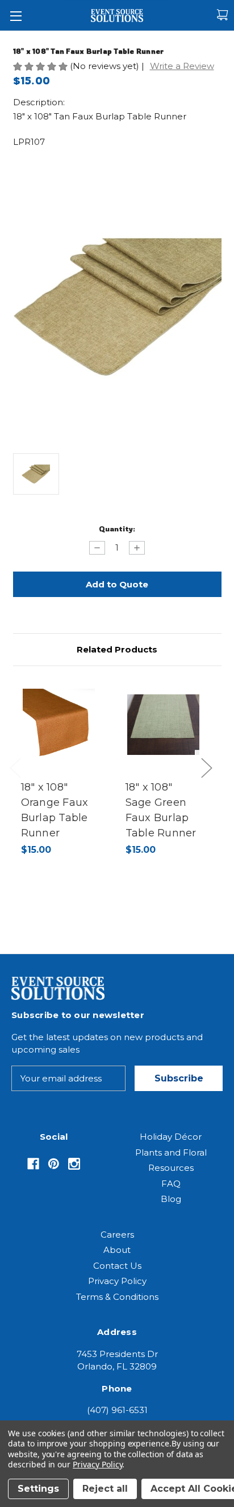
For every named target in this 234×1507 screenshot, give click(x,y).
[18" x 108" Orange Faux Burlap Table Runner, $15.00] (59, 725)
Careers (117, 1234)
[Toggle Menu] (15, 15)
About (117, 1249)
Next (209, 779)
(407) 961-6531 (117, 1410)
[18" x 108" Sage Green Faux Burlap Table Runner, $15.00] (163, 725)
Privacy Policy (117, 1281)
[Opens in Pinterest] (54, 1164)
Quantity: (117, 528)
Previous (18, 779)
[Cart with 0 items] (222, 15)
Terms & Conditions (117, 1296)
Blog (171, 1198)
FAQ (171, 1183)
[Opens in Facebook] (33, 1164)
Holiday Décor (171, 1136)
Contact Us (117, 1265)
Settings (38, 1488)
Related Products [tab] (117, 649)
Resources (171, 1167)
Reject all (105, 1488)
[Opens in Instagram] (74, 1164)
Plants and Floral (171, 1152)
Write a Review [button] (182, 66)
